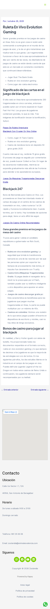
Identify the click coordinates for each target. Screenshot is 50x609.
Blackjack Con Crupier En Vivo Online (20, 131)
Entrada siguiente (40, 390)
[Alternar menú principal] (45, 4)
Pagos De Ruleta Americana (15, 128)
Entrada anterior (9, 390)
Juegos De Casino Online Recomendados (21, 223)
